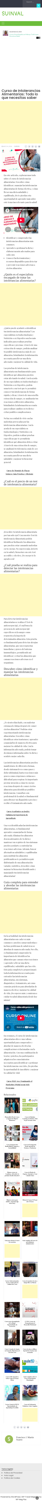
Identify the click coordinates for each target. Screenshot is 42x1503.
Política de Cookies (12, 1478)
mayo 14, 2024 (7, 146)
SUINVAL (13, 13)
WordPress (15, 1497)
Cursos (16, 146)
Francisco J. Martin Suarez (25, 1438)
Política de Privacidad (13, 1473)
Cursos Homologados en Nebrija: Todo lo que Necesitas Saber (23, 35)
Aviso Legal (8, 1475)
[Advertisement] (21, 63)
